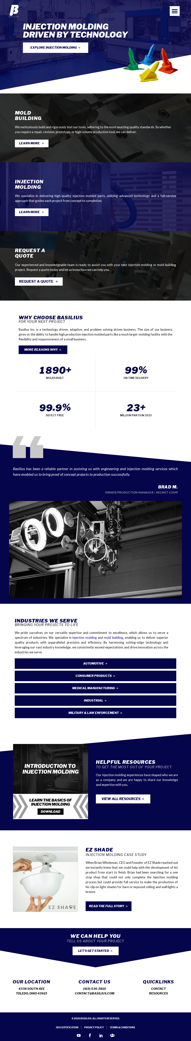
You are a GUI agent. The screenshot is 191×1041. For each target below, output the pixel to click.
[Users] (112, 1035)
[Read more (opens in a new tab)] (95, 127)
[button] (175, 11)
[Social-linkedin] (101, 1035)
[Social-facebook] (90, 1035)
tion (81, 637)
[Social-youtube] (79, 1035)
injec (75, 637)
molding (90, 637)
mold (107, 637)
